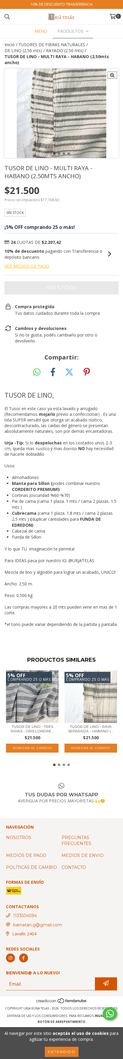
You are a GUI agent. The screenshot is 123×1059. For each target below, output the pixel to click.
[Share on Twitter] (69, 372)
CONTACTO (73, 867)
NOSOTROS (18, 837)
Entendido (62, 1051)
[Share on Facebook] (52, 372)
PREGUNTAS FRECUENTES (76, 840)
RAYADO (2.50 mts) (65, 50)
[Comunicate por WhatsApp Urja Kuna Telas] (110, 1013)
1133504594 (25, 915)
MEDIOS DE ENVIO (82, 855)
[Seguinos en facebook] (23, 957)
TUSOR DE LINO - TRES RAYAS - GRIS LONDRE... (32, 728)
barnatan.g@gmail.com (37, 925)
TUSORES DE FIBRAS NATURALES (52, 44)
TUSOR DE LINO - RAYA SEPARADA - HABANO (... (90, 728)
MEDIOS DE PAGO (26, 855)
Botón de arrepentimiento (61, 1022)
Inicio (9, 44)
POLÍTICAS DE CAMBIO (31, 867)
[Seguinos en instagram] (10, 957)
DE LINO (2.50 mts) (23, 50)
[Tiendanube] (62, 1002)
